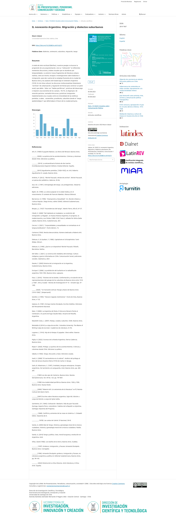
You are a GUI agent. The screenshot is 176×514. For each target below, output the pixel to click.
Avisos (124, 14)
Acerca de (32, 14)
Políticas (55, 14)
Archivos (40, 21)
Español (122, 41)
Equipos (78, 14)
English (122, 38)
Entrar (145, 1)
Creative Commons (118, 484)
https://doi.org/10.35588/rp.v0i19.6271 (49, 45)
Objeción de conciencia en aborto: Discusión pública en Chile (131, 80)
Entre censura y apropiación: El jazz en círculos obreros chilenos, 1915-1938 (132, 107)
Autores (101, 14)
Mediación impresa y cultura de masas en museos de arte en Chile (131, 115)
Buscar (143, 14)
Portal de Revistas (126, 1)
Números (44, 14)
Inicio (33, 21)
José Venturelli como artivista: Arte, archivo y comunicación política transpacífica (131, 98)
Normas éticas (113, 14)
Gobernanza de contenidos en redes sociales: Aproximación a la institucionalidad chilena (131, 88)
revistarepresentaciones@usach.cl (58, 486)
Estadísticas (66, 14)
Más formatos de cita (95, 160)
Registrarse (137, 1)
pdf (92, 82)
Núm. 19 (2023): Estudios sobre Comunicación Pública (62, 21)
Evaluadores (89, 14)
